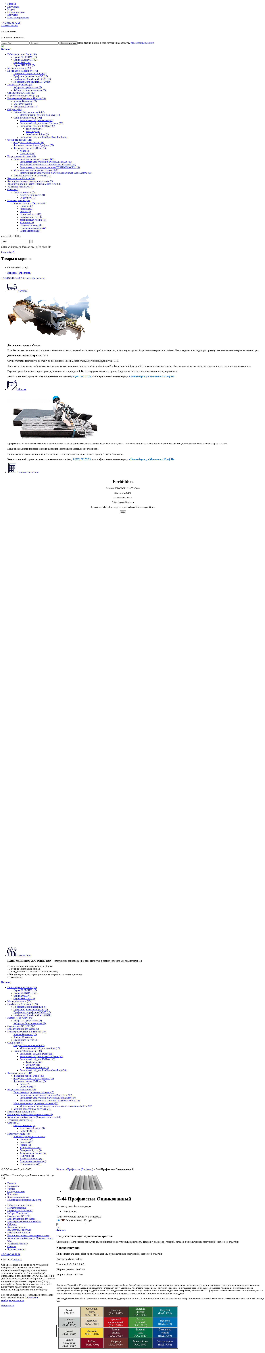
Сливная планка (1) (30, 230)
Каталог (60, 1169)
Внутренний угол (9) (31, 217)
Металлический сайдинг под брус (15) (40, 115)
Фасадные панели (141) (19, 139)
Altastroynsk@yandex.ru (33, 278)
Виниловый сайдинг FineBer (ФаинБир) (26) (43, 137)
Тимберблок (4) (34, 128)
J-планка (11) (26, 208)
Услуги (11, 9)
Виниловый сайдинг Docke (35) (36, 120)
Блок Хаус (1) (33, 131)
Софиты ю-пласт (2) (24, 192)
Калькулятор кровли (18, 17)
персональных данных (142, 43)
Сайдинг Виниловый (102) (27, 117)
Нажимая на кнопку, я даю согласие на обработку (116, 43)
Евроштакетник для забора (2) (23, 95)
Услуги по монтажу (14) (19, 186)
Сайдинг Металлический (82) (28, 112)
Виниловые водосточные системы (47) (33, 159)
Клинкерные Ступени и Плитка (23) (26, 98)
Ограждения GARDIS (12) (21, 93)
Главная (11, 3)
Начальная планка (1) (31, 225)
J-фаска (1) (25, 211)
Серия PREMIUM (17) (25, 57)
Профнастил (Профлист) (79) (22, 70)
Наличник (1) (27, 222)
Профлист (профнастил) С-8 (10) (30, 76)
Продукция (13, 6)
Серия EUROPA (22, 62)
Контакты (12, 14)
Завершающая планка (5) (33, 219)
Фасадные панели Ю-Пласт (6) (29, 148)
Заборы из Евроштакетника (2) (29, 90)
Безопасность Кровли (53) (21, 178)
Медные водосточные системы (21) (31, 175)
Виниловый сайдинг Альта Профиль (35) (41, 123)
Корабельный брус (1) (37, 134)
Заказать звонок (9, 25)
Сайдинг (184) (14, 109)
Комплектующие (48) (18, 200)
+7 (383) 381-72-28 (10, 22)
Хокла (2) (24, 150)
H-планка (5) (26, 206)
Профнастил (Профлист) (80, 1169)
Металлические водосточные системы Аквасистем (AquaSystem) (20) (56, 173)
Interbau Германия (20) (25, 101)
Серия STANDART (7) (25, 59)
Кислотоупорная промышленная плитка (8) (30, 181)
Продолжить (7, 1305)
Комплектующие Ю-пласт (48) (29, 203)
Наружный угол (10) (30, 214)
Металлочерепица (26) (19, 68)
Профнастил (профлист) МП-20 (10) (32, 81)
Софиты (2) (13, 189)
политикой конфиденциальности (19, 1299)
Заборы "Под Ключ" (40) (20, 84)
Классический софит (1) (32, 195)
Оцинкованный (74, 1220)
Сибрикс (17, 1259)
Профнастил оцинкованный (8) (29, 73)
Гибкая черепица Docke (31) (22, 54)
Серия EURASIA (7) (24, 65)
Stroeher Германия (22, 104)
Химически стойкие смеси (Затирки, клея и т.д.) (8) (34, 184)
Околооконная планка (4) (33, 228)
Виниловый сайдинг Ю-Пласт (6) (37, 126)
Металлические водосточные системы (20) (35, 170)
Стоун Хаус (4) (27, 153)
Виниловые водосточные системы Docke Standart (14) (48, 164)
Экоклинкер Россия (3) (25, 106)
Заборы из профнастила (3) (27, 87)
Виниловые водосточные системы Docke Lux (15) (46, 162)
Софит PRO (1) (27, 197)
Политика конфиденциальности (24, 1199)
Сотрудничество (16, 12)
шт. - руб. (8, 252)
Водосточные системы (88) (21, 156)
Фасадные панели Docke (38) (28, 142)
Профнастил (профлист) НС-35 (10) (32, 79)
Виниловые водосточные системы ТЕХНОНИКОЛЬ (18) (50, 167)
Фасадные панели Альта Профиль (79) (33, 145)
